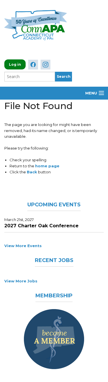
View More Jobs (20, 281)
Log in (15, 64)
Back (32, 172)
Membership (54, 295)
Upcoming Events (54, 204)
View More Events (23, 245)
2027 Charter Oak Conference (41, 225)
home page (47, 166)
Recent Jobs (54, 260)
